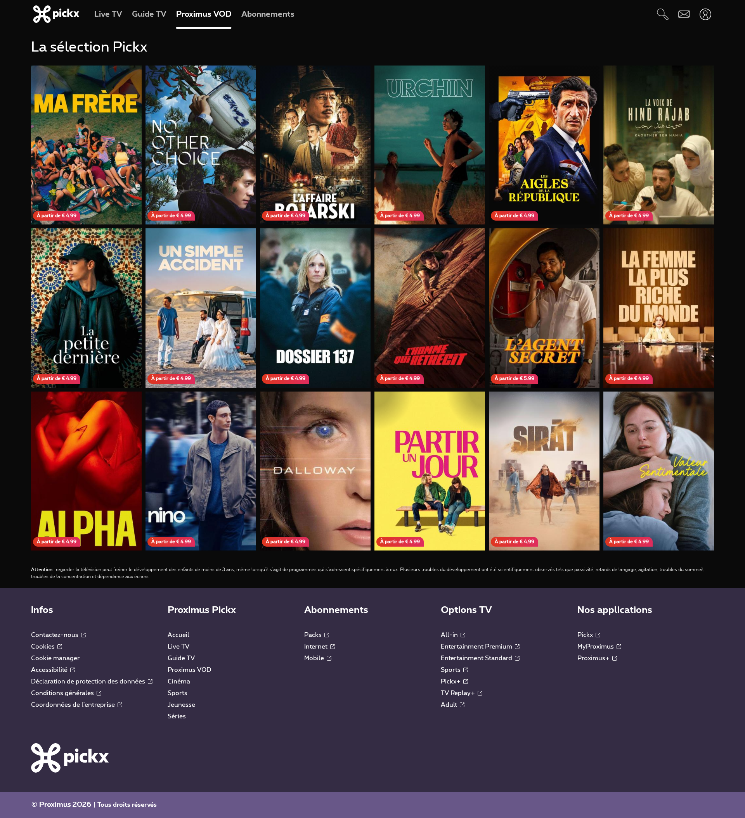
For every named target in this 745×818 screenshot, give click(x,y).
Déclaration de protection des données (89, 681)
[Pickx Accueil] (70, 757)
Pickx (585, 635)
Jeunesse (181, 705)
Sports (177, 693)
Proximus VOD (189, 670)
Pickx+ (451, 681)
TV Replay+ (458, 693)
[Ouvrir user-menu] (705, 14)
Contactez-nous (55, 635)
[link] (86, 145)
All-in (450, 635)
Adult (450, 705)
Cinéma (179, 681)
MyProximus (596, 647)
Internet (316, 647)
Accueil (178, 635)
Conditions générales (63, 693)
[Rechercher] (662, 14)
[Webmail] (684, 14)
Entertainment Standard (477, 658)
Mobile (315, 658)
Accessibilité (50, 670)
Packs (313, 635)
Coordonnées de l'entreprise (73, 705)
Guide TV (181, 658)
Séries (177, 716)
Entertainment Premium (477, 647)
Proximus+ (594, 658)
